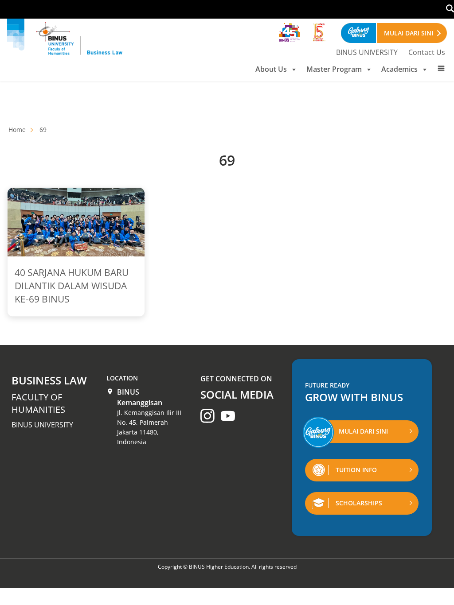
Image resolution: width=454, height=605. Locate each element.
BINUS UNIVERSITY (367, 52)
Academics (399, 69)
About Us (271, 69)
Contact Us (426, 52)
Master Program (334, 69)
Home (17, 129)
